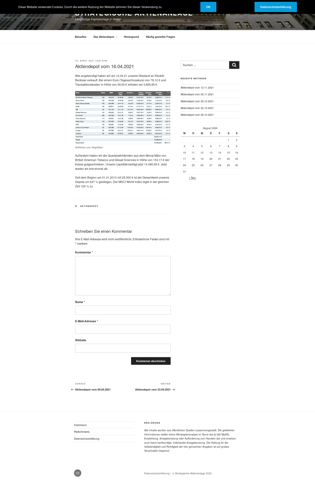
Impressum (80, 425)
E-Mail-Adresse (86, 321)
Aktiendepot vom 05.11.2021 (197, 94)
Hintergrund (131, 37)
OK (208, 7)
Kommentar (84, 252)
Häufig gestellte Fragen (160, 37)
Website (80, 340)
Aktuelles (80, 37)
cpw (104, 60)
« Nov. (192, 177)
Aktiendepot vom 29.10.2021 (197, 101)
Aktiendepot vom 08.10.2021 (197, 114)
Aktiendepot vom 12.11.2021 (197, 87)
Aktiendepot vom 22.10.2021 (197, 108)
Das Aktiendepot (104, 37)
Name (80, 302)
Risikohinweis (82, 431)
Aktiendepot (89, 206)
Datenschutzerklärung (86, 438)
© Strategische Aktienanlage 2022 (192, 473)
